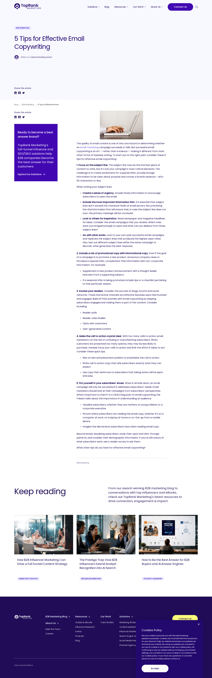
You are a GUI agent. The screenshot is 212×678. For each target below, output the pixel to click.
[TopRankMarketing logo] (27, 6)
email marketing (89, 147)
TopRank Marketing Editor (41, 57)
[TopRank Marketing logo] (23, 617)
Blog (16, 104)
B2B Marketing (22, 28)
